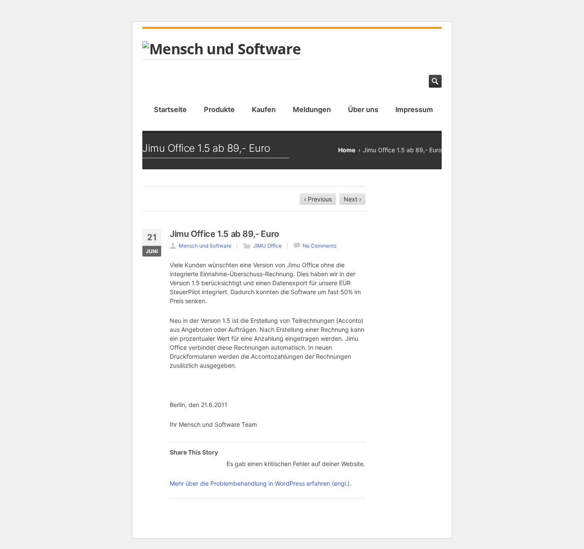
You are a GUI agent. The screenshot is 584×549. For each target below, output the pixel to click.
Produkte (219, 109)
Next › (352, 199)
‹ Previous (318, 199)
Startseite (170, 109)
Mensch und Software (205, 245)
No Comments (319, 245)
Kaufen (264, 109)
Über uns (363, 109)
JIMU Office (267, 245)
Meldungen (312, 109)
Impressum (414, 109)
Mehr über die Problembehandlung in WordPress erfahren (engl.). (260, 483)
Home (346, 149)
